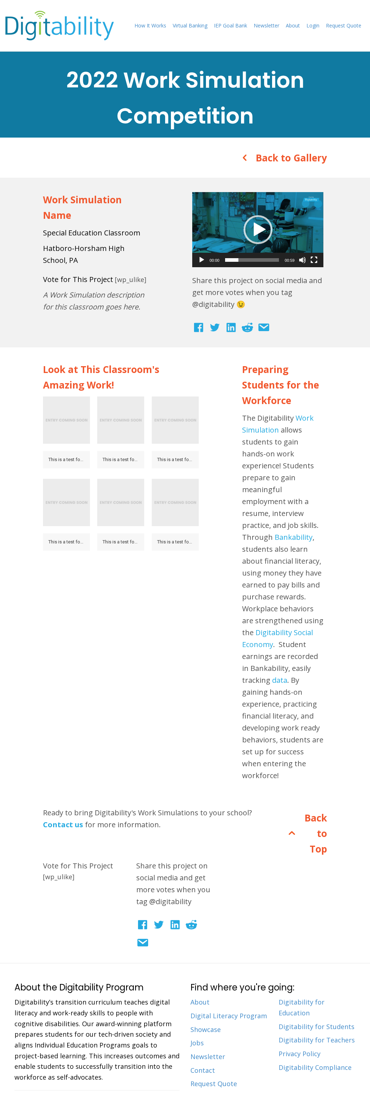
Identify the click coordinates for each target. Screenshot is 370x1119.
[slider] (252, 260)
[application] (257, 229)
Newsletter (266, 25)
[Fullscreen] (314, 260)
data (279, 680)
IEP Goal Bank (230, 25)
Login (312, 25)
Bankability (294, 537)
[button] (258, 229)
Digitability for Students (316, 1026)
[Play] (201, 260)
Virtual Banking (190, 25)
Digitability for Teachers (317, 1040)
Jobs (197, 1042)
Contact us (63, 824)
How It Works (150, 25)
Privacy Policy (299, 1053)
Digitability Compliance (315, 1067)
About (293, 25)
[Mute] (302, 260)
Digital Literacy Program (228, 1015)
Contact (202, 1070)
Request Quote (343, 25)
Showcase (205, 1029)
